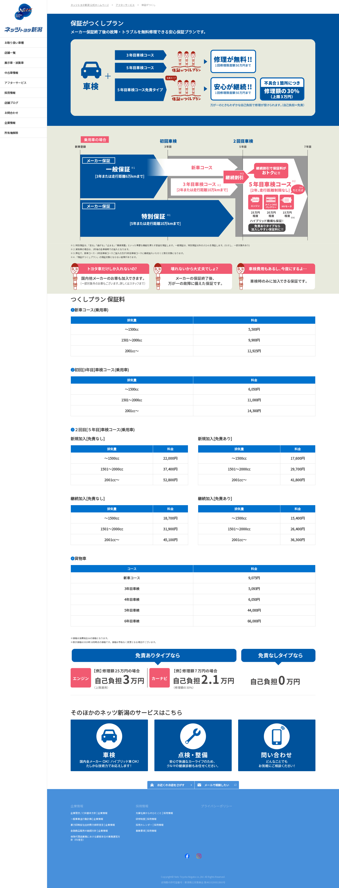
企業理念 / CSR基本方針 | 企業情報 (89, 813)
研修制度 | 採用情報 (146, 818)
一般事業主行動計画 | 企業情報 (87, 818)
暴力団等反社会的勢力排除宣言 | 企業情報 (93, 824)
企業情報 (77, 806)
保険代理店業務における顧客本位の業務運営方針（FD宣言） (95, 838)
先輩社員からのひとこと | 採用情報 (154, 813)
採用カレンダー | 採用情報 (149, 824)
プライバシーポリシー (216, 806)
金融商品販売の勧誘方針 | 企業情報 (89, 830)
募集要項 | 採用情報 (146, 830)
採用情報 (142, 806)
